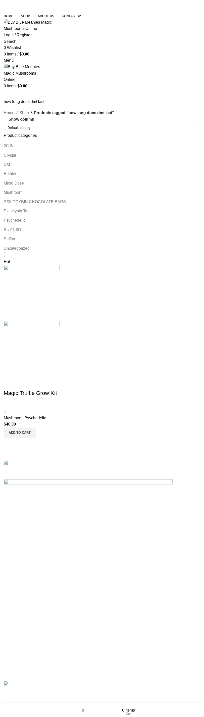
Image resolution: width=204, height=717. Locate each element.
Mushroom (13, 192)
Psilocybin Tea (17, 211)
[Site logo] (33, 25)
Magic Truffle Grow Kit (30, 393)
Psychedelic (14, 220)
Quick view (10, 444)
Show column (21, 119)
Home (9, 113)
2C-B (8, 146)
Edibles (10, 174)
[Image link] (45, 463)
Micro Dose (14, 183)
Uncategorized (17, 248)
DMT (8, 164)
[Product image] (32, 348)
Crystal (10, 155)
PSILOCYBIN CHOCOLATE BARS (35, 202)
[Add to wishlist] (10, 383)
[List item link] (102, 531)
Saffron (10, 239)
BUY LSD (12, 230)
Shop (24, 113)
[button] (20, 433)
